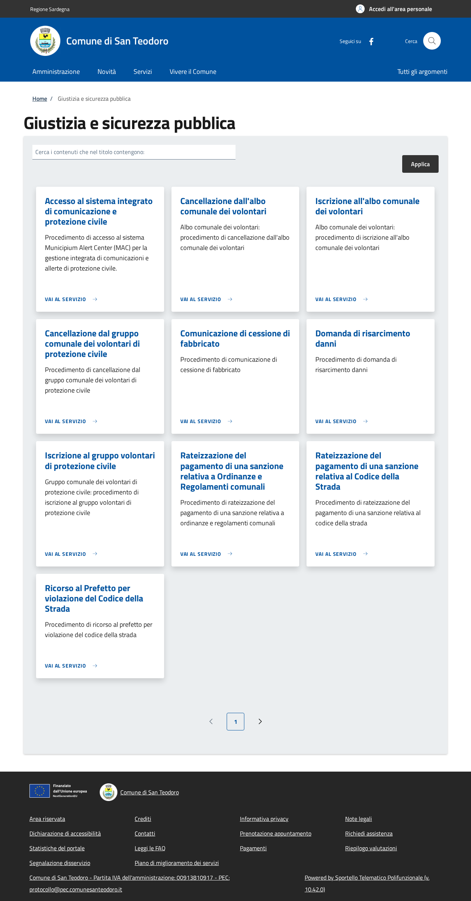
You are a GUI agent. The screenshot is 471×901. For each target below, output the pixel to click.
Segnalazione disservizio (59, 862)
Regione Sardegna (50, 9)
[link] (73, 299)
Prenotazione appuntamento (275, 833)
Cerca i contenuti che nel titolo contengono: (89, 151)
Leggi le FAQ (150, 848)
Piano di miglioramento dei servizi (177, 862)
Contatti (145, 833)
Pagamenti (253, 848)
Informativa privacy (264, 818)
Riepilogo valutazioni (371, 848)
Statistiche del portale (57, 848)
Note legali (358, 818)
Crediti (143, 818)
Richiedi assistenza (369, 833)
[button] (394, 9)
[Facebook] (368, 41)
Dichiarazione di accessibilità (65, 833)
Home (39, 98)
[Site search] (432, 41)
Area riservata (47, 818)
